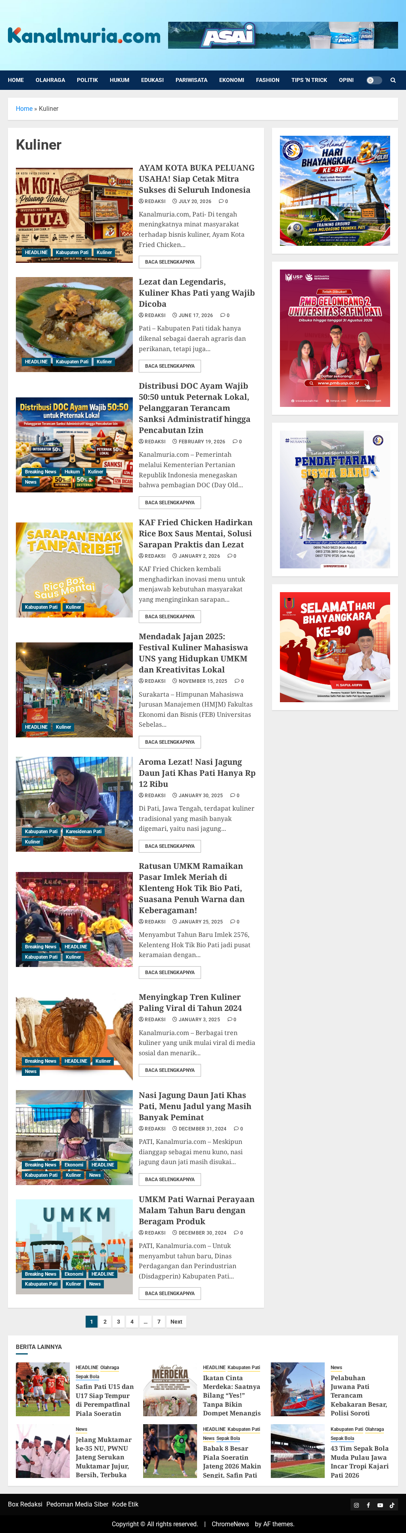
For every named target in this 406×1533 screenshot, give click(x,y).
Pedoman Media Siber (77, 1504)
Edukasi (152, 80)
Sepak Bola (87, 1376)
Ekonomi (231, 80)
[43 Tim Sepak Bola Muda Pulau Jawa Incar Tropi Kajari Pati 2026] (298, 1451)
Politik (87, 80)
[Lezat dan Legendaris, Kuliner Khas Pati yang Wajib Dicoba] (74, 324)
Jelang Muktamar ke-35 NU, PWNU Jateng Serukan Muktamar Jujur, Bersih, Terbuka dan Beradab (104, 1461)
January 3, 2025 (199, 1019)
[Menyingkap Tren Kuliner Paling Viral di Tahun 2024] (74, 1034)
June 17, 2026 (196, 315)
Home (16, 80)
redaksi (155, 201)
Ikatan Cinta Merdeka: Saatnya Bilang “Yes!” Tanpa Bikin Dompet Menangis (232, 1395)
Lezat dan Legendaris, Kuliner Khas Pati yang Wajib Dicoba (197, 292)
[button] (393, 80)
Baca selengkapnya (170, 262)
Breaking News (40, 472)
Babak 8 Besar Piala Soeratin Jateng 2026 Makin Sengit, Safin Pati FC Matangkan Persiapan (232, 1470)
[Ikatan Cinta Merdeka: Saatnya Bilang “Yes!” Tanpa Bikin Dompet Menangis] (170, 1389)
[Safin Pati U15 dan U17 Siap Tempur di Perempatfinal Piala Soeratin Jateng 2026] (43, 1389)
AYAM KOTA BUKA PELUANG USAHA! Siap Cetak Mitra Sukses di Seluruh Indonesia (197, 178)
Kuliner (104, 252)
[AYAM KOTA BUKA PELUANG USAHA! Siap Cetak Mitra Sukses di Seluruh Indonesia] (74, 215)
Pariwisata (191, 80)
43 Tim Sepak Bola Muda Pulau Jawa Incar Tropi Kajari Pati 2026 (360, 1461)
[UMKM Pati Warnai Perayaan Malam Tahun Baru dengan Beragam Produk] (74, 1246)
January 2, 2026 (199, 556)
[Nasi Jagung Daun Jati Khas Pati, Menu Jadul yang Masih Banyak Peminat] (74, 1137)
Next (176, 1321)
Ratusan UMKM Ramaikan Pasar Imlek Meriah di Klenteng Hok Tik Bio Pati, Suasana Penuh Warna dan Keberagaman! (192, 888)
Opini (346, 80)
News (30, 482)
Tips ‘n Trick (309, 80)
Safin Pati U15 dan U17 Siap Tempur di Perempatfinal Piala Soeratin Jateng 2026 (105, 1404)
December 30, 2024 (203, 1233)
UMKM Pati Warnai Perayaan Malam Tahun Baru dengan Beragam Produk (197, 1210)
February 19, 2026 (202, 442)
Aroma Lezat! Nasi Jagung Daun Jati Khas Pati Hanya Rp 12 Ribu (197, 772)
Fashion (268, 80)
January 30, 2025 (201, 795)
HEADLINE (36, 252)
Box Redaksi (25, 1504)
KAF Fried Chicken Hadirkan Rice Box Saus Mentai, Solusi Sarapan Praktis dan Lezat (196, 533)
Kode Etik (125, 1504)
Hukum (119, 80)
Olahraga (50, 80)
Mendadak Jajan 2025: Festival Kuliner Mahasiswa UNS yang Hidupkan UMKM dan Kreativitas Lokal (193, 653)
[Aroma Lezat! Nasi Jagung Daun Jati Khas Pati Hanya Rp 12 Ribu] (74, 804)
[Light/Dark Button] (374, 80)
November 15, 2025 (203, 681)
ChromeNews (230, 1524)
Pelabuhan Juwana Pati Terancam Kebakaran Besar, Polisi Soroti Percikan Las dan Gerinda (359, 1404)
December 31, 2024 (203, 1129)
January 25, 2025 (201, 922)
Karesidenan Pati (84, 831)
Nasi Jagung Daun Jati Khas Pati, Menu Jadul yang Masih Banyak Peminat (195, 1106)
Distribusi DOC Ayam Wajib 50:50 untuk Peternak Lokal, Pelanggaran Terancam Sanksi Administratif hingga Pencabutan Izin (195, 407)
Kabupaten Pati (72, 252)
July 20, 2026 (195, 201)
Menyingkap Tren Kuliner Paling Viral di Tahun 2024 (190, 1002)
